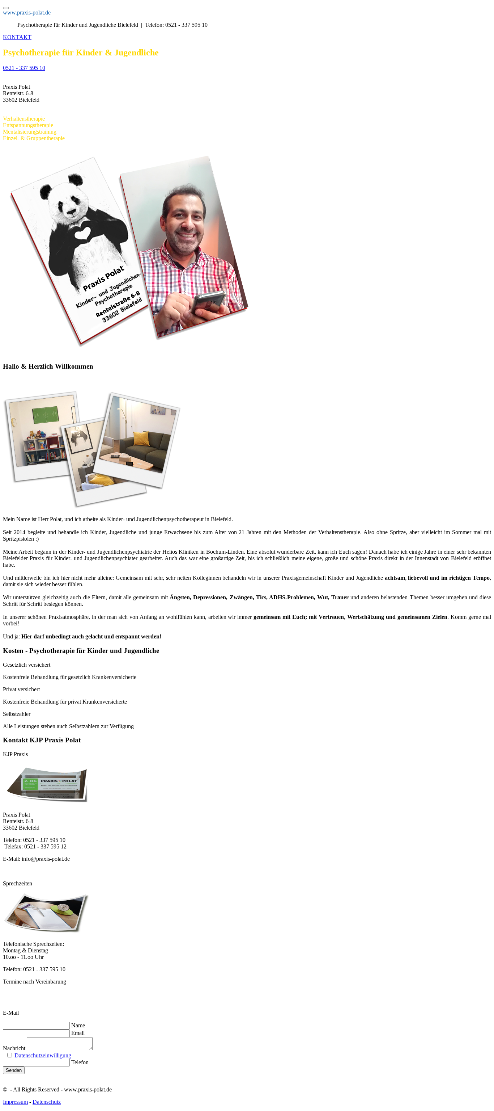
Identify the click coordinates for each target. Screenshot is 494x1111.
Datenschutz (47, 1102)
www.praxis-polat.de (27, 12)
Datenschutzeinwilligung (42, 1055)
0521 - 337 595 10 (24, 68)
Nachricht (14, 1048)
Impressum (15, 1102)
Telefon (80, 1062)
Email (78, 1033)
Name (78, 1025)
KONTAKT (17, 37)
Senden (14, 1070)
